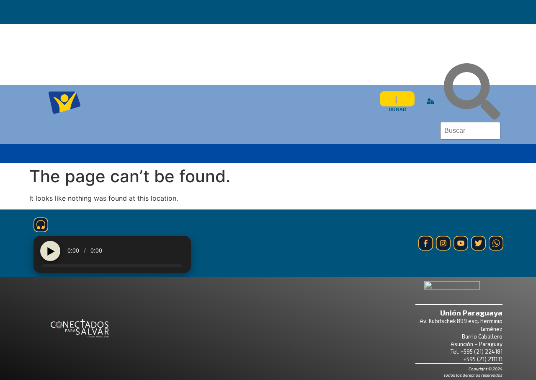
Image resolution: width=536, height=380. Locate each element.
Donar (397, 109)
